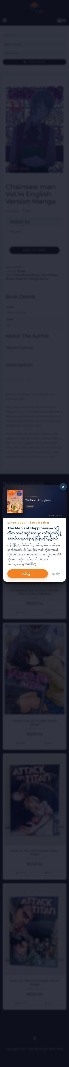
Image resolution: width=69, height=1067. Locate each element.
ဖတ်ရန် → (28, 573)
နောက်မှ (56, 573)
